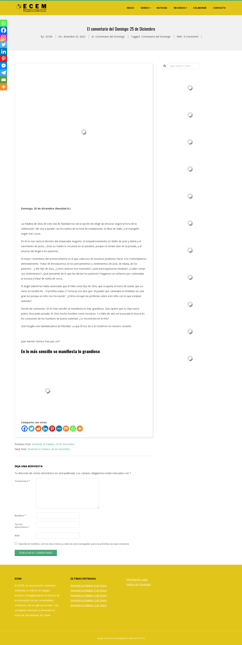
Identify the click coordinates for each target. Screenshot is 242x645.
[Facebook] (24, 428)
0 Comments (191, 36)
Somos (145, 7)
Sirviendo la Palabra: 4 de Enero (89, 595)
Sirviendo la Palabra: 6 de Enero (89, 585)
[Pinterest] (52, 428)
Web (17, 535)
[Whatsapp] (73, 428)
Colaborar (199, 7)
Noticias (162, 7)
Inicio (130, 7)
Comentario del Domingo (110, 36)
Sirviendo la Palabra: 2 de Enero (89, 605)
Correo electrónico (22, 526)
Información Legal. (137, 579)
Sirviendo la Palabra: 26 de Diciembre (48, 449)
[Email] (3, 79)
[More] (80, 428)
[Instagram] (3, 37)
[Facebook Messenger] (3, 65)
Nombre (20, 515)
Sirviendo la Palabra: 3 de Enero (89, 600)
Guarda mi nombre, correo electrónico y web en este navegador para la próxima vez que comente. (74, 543)
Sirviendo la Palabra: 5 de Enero (89, 590)
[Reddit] (38, 428)
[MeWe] (59, 428)
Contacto (219, 7)
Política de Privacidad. (138, 584)
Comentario (22, 481)
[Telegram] (3, 72)
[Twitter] (31, 428)
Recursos (179, 7)
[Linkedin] (45, 428)
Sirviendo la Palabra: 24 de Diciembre (53, 444)
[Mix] (66, 428)
